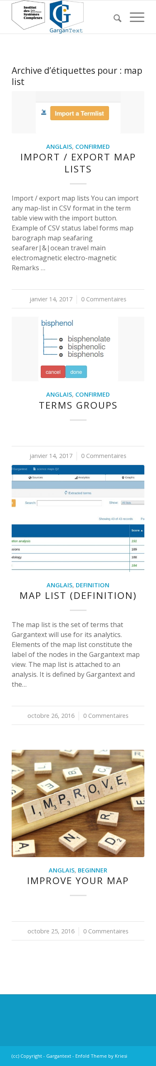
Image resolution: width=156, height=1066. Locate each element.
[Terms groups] (78, 349)
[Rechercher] (113, 17)
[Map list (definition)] (78, 518)
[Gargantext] (65, 17)
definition (92, 585)
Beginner (92, 870)
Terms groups (78, 405)
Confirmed (92, 146)
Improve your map (78, 880)
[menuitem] (113, 17)
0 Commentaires (103, 299)
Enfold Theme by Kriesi (101, 1056)
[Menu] (132, 17)
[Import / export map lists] (78, 112)
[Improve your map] (78, 803)
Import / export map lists (78, 162)
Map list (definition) (78, 595)
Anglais (59, 146)
